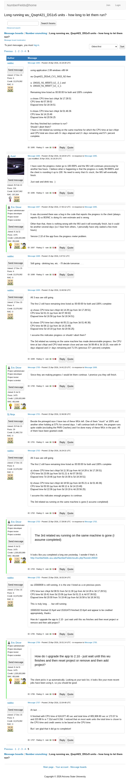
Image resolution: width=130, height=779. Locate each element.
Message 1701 (34, 414)
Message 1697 (34, 207)
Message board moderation (15, 40)
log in (36, 45)
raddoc (10, 63)
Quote (70, 147)
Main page (48, 767)
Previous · (9, 51)
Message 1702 (34, 451)
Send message (15, 70)
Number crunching (36, 33)
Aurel (13, 156)
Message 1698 (34, 256)
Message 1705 (34, 577)
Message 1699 (34, 290)
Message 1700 (34, 367)
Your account (62, 767)
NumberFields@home (22, 5)
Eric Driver (16, 207)
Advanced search (13, 28)
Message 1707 (34, 703)
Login (118, 5)
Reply (62, 147)
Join (108, 5)
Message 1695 (34, 63)
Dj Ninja (11, 414)
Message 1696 (34, 156)
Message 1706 (34, 642)
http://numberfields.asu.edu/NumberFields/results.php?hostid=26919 (63, 558)
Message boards (13, 33)
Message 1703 (34, 522)
